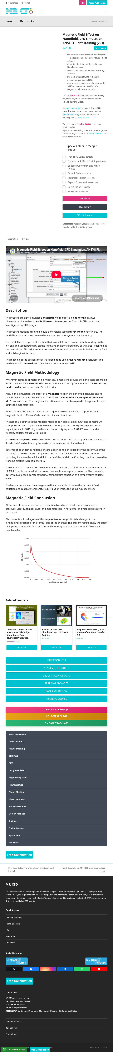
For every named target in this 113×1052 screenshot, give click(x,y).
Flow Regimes (16, 784)
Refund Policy (12, 1027)
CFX (11, 763)
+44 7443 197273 (81, 117)
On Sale (12, 821)
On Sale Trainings (56, 723)
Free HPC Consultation (80, 156)
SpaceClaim (14, 835)
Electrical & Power (91, 223)
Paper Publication (97, 3)
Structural (14, 842)
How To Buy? (85, 207)
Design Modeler (17, 770)
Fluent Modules (17, 799)
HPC (82, 3)
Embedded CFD (12, 942)
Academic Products (56, 668)
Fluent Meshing (17, 792)
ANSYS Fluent (16, 741)
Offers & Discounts (85, 215)
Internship (100, 48)
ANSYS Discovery (17, 734)
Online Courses (16, 828)
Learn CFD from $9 (56, 709)
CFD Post (13, 756)
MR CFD (94, 21)
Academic (103, 21)
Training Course (56, 698)
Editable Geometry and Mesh (84, 167)
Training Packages (56, 683)
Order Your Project (73, 108)
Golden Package (56, 716)
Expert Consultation (83, 182)
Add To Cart (85, 198)
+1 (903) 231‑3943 (22, 998)
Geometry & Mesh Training (87, 161)
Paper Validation (56, 691)
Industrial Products (56, 675)
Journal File (78, 191)
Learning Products (14, 917)
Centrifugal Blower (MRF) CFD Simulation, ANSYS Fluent (82, 870)
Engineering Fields (18, 777)
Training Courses (13, 923)
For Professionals (17, 806)
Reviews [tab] (25, 238)
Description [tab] (13, 238)
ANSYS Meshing (17, 748)
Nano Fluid (87, 227)
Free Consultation (19, 855)
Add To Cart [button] (21, 647)
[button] (105, 11)
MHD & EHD (76, 227)
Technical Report (81, 177)
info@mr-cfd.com (70, 114)
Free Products (56, 660)
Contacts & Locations (98, 1047)
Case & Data (79, 173)
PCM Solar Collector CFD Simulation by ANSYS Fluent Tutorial (30, 870)
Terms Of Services (13, 1021)
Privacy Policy (12, 1034)
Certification (79, 187)
